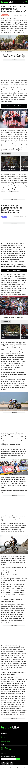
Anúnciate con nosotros (6, 739)
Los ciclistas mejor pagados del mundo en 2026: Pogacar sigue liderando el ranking (10, 168)
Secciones (3, 736)
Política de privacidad (6, 749)
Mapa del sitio (4, 737)
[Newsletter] (26, 2)
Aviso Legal (3, 747)
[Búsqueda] (23, 2)
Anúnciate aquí (14, 59)
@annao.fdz (9, 51)
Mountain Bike (5, 15)
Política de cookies (5, 748)
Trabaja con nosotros (5, 741)
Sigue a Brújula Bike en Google (14, 105)
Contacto (3, 740)
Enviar (18, 759)
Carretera (4, 216)
